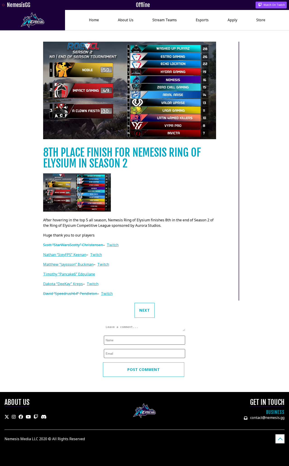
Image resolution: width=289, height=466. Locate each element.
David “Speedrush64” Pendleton (70, 293)
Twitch (113, 244)
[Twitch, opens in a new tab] (36, 417)
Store (260, 19)
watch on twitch (274, 5)
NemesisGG (18, 5)
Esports (202, 19)
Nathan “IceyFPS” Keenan (64, 254)
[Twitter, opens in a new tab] (7, 417)
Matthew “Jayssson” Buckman (68, 264)
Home (94, 19)
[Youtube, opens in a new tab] (28, 417)
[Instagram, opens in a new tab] (14, 417)
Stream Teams (164, 19)
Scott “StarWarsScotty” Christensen (73, 244)
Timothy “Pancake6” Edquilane (69, 274)
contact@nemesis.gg (267, 417)
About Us (125, 19)
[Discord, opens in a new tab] (44, 417)
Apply (232, 19)
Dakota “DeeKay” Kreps (63, 283)
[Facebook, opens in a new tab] (21, 417)
